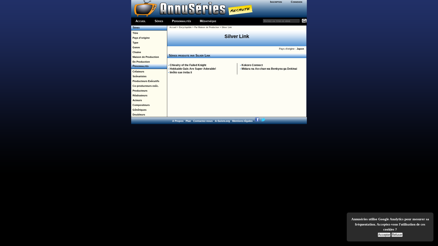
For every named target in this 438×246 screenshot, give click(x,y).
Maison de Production (145, 57)
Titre (134, 33)
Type (134, 42)
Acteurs (136, 100)
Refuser (397, 234)
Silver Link (227, 27)
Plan (188, 121)
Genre (135, 47)
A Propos (177, 121)
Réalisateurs (139, 95)
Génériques (138, 109)
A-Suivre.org (222, 121)
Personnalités (181, 21)
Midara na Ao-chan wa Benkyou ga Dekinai (269, 68)
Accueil (141, 21)
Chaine (136, 52)
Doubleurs (138, 114)
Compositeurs (140, 105)
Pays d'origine (140, 37)
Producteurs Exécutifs (145, 81)
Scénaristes (138, 76)
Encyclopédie (185, 27)
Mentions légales (242, 121)
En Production (140, 61)
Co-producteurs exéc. (145, 86)
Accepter (384, 234)
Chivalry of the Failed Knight (188, 65)
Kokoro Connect (252, 65)
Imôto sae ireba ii (181, 72)
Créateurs (137, 71)
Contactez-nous (203, 121)
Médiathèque (208, 21)
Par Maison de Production (206, 27)
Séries (159, 21)
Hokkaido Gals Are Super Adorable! (193, 68)
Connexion (296, 1)
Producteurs (139, 90)
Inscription (276, 1)
